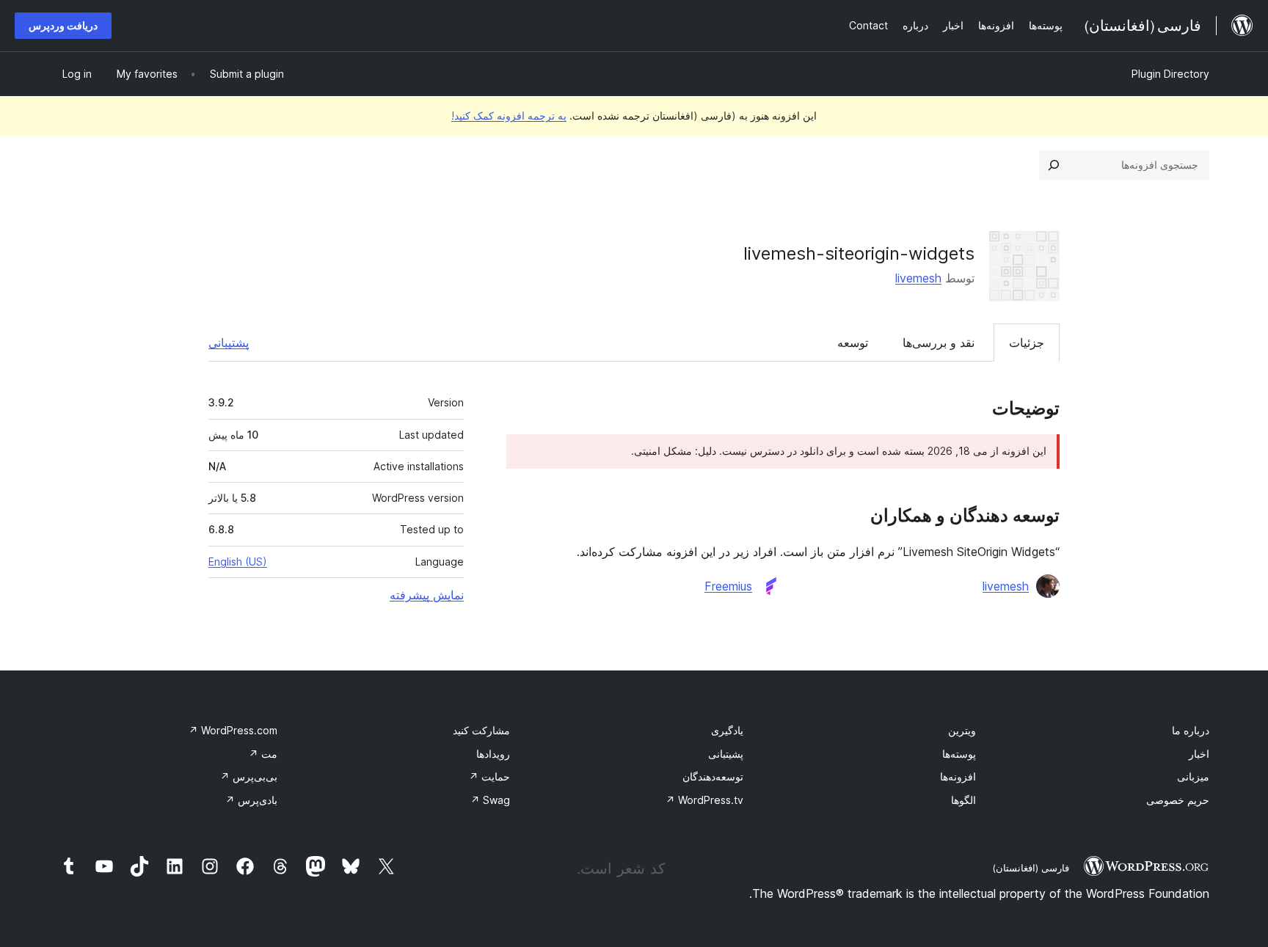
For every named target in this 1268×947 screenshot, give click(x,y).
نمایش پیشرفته (427, 595)
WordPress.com (233, 730)
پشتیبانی (228, 342)
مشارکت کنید (481, 730)
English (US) (237, 561)
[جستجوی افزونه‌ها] (1053, 165)
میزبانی (1193, 776)
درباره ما (1190, 730)
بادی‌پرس (251, 800)
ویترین (962, 730)
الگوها (963, 800)
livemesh (918, 278)
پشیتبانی (725, 753)
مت (263, 753)
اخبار (1199, 753)
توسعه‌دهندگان (712, 776)
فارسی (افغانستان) (1030, 868)
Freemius (728, 586)
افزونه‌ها (958, 776)
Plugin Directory (1170, 73)
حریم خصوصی (1177, 800)
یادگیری (727, 730)
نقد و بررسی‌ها (938, 342)
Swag (490, 800)
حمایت (489, 776)
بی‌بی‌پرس (248, 776)
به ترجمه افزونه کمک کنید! (508, 115)
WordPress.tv (704, 800)
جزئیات (1026, 342)
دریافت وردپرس (63, 25)
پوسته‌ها (959, 753)
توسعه (852, 342)
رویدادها (493, 753)
